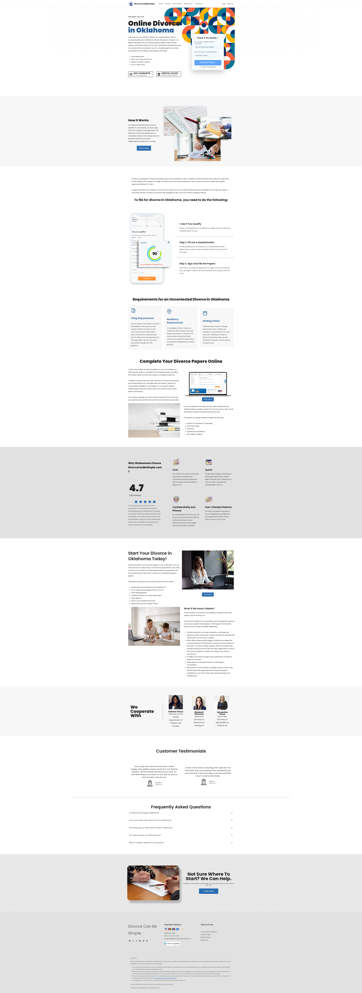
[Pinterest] (143, 940)
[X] (133, 940)
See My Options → (208, 62)
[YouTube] (140, 940)
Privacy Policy (206, 934)
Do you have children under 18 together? (204, 42)
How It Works (177, 4)
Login (224, 4)
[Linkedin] (146, 940)
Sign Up (230, 4)
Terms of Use (212, 67)
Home (160, 4)
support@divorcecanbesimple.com (177, 939)
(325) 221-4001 (169, 933)
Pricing (167, 4)
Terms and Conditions (209, 932)
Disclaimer (204, 940)
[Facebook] (129, 940)
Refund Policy (205, 937)
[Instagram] (136, 940)
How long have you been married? (205, 52)
